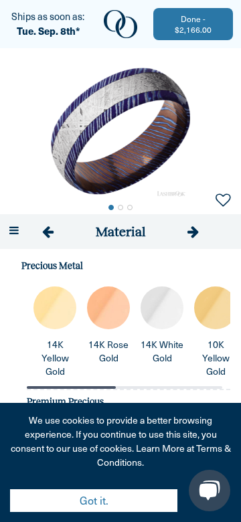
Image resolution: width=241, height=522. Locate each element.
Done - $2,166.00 (193, 24)
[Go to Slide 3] (130, 207)
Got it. (94, 500)
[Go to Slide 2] (120, 207)
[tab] (120, 231)
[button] (120, 131)
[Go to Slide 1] (111, 207)
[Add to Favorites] (223, 198)
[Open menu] (13, 230)
